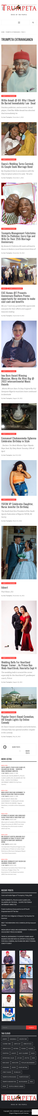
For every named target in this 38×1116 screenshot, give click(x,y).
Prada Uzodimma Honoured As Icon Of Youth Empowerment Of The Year (15, 910)
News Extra (4, 765)
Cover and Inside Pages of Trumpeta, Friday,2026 (16, 895)
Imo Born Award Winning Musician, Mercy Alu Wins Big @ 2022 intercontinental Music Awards (17, 379)
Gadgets (13, 1053)
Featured (30, 1048)
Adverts (4, 288)
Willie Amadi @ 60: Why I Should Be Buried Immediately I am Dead (18, 101)
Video (31, 1081)
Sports (14, 1067)
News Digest (5, 1062)
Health (33, 1053)
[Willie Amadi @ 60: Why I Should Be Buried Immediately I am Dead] (19, 68)
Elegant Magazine (14, 1113)
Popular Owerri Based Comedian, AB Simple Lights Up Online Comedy (17, 719)
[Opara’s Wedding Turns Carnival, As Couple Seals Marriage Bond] (19, 139)
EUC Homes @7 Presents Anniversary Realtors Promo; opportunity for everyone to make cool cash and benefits (18, 297)
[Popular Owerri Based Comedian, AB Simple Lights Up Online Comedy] (19, 698)
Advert (4, 587)
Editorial (16, 1048)
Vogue (4, 1086)
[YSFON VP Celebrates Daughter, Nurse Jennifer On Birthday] (19, 478)
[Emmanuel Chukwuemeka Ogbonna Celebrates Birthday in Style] (19, 416)
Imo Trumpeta (7, 117)
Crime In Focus (27, 1044)
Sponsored (5, 1067)
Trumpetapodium (24, 1077)
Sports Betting (22, 1067)
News (33, 1058)
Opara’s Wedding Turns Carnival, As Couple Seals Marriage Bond (17, 165)
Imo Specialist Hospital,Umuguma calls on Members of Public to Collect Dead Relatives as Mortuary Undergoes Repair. (13, 839)
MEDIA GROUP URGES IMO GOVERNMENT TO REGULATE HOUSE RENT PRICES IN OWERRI (13, 793)
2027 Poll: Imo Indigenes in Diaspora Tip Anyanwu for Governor (17, 917)
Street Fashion (6, 1072)
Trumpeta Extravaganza (8, 96)
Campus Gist (17, 1044)
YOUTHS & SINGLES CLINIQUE (16, 1086)
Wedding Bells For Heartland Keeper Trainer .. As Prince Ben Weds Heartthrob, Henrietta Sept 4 (19, 665)
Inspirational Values (8, 1058)
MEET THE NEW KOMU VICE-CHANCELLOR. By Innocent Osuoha (18, 924)
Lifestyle (27, 1058)
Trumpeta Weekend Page (9, 1081)
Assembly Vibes (6, 1044)
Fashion (23, 1048)
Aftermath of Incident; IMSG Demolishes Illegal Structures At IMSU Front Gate (13, 816)
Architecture (23, 1039)
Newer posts (28, 752)
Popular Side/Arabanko (28, 1062)
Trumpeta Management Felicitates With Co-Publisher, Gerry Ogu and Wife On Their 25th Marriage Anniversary (18, 237)
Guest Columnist (23, 1053)
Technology (17, 1072)
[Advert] (19, 552)
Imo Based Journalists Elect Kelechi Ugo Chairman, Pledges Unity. (13, 862)
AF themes (25, 1113)
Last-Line (19, 1058)
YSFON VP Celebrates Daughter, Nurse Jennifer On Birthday (17, 505)
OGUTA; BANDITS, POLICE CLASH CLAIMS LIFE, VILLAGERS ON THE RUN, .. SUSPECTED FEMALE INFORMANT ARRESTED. (13, 769)
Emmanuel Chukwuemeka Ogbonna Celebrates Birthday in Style (18, 439)
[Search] (33, 22)
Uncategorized (23, 1081)
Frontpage (5, 1053)
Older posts (16, 747)
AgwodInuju (13, 1039)
